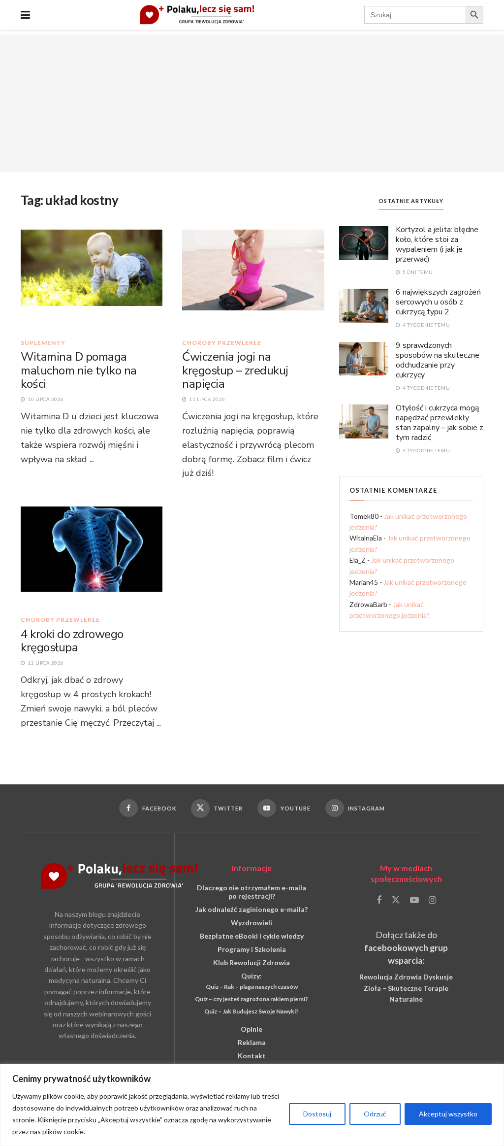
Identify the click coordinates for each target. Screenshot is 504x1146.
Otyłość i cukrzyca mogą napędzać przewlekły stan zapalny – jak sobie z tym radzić (439, 423)
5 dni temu (417, 272)
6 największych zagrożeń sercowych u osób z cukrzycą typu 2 (438, 302)
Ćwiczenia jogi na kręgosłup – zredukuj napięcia (235, 370)
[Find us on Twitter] (395, 900)
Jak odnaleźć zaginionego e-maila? (251, 909)
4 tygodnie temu (425, 325)
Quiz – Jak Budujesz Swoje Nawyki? (251, 1011)
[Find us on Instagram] (432, 900)
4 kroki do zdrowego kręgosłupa (72, 641)
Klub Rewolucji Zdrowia (251, 962)
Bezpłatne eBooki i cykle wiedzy (252, 936)
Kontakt (252, 1055)
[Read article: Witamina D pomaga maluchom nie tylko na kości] (91, 279)
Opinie (251, 1029)
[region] (252, 1105)
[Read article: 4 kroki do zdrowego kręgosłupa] (91, 556)
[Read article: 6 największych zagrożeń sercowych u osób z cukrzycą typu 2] (363, 305)
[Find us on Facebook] (379, 900)
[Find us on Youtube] (414, 900)
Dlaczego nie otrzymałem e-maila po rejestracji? (251, 891)
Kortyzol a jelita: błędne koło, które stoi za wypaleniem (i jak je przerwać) (437, 244)
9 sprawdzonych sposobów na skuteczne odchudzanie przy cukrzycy (437, 360)
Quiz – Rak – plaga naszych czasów (252, 986)
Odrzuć (375, 1114)
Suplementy (43, 343)
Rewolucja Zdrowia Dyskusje (406, 977)
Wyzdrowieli (251, 922)
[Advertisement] (252, 103)
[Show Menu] (25, 15)
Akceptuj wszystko (448, 1114)
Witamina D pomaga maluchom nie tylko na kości (79, 370)
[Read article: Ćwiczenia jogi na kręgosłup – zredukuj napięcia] (253, 279)
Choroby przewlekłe (221, 343)
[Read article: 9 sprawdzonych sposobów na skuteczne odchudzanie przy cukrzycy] (363, 358)
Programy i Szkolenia (252, 949)
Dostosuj (317, 1114)
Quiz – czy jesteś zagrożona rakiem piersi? (251, 999)
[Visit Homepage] (197, 15)
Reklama (252, 1042)
